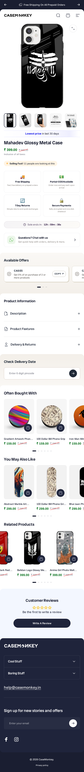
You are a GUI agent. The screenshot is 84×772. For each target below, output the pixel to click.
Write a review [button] (42, 623)
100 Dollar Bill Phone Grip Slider (51, 503)
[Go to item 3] (40, 120)
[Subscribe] (73, 723)
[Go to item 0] (10, 120)
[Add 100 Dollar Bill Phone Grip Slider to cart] (60, 493)
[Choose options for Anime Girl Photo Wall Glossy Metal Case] (74, 559)
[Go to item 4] (56, 120)
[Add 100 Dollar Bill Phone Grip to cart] (60, 428)
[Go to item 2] (25, 120)
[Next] (78, 4)
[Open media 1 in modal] (73, 28)
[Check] (73, 373)
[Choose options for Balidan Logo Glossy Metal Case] (41, 559)
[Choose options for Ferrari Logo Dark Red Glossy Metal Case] (9, 559)
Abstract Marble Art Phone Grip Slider (15, 503)
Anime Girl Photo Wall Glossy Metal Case (62, 570)
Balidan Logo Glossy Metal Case (32, 570)
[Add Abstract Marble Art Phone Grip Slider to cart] (28, 493)
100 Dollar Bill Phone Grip (51, 438)
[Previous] (5, 4)
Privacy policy (42, 765)
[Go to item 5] (71, 120)
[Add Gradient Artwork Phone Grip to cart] (28, 428)
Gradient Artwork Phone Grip (18, 438)
